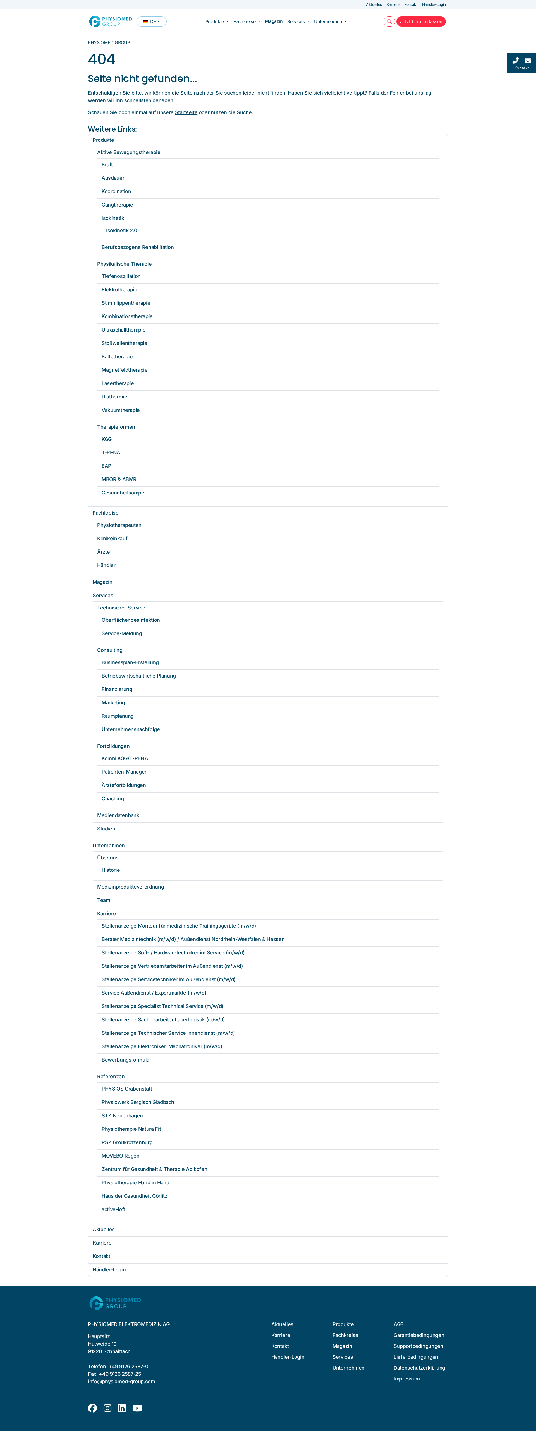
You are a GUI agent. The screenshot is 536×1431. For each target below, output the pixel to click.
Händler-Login (434, 4)
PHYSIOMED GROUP (109, 42)
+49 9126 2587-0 (129, 1366)
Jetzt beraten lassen (423, 21)
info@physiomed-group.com (121, 1381)
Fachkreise (244, 21)
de (155, 23)
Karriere (393, 4)
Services (296, 21)
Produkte (214, 21)
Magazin (274, 21)
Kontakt (411, 4)
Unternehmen (328, 21)
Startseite (186, 112)
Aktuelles (374, 4)
